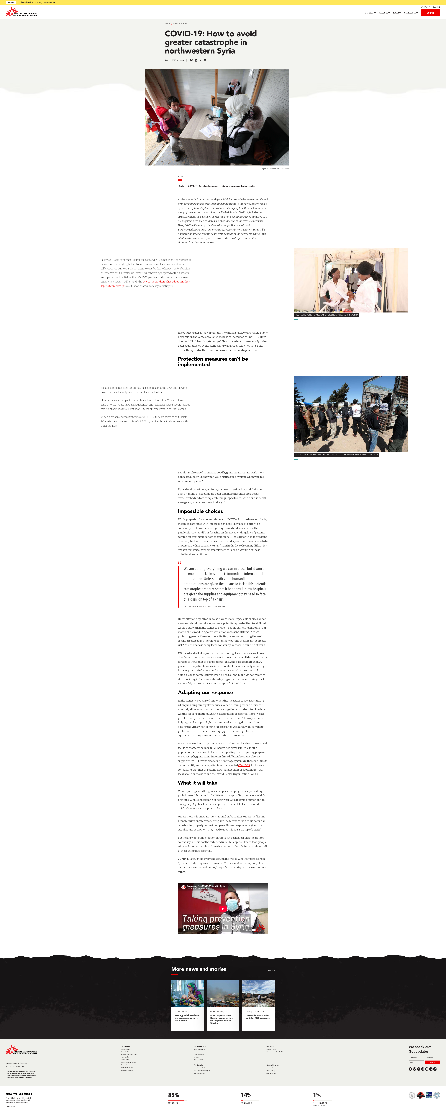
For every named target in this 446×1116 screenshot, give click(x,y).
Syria (181, 186)
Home (167, 23)
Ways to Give (125, 1057)
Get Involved (410, 13)
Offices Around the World (274, 1052)
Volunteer (197, 1057)
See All (271, 970)
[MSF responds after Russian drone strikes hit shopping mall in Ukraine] (223, 1005)
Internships (197, 1076)
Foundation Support (127, 1067)
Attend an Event (199, 1054)
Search (435, 7)
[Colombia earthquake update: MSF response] (258, 1005)
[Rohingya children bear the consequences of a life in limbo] (187, 1005)
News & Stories (180, 23)
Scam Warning (270, 1073)
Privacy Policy (270, 1070)
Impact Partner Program (128, 1062)
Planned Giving (125, 1065)
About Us (383, 13)
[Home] (60, 11)
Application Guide (199, 1073)
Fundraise (197, 1052)
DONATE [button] (430, 12)
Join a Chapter (198, 1059)
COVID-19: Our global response (203, 186)
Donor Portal (125, 1052)
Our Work (369, 13)
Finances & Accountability (129, 1054)
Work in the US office (200, 1068)
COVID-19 (244, 765)
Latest (396, 13)
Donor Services (125, 1049)
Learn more (49, 2)
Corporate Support (127, 1070)
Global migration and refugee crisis (238, 186)
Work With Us (426, 7)
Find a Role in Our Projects (202, 1070)
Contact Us (269, 1068)
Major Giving (125, 1059)
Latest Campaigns (199, 1049)
